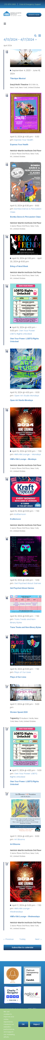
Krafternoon (15, 519)
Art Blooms (15, 844)
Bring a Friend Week (19, 266)
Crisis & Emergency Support (30, 4)
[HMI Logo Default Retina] (13, 12)
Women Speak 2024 (19, 712)
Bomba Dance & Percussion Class (25, 216)
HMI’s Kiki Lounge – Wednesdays (25, 916)
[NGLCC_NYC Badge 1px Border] (32, 987)
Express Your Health (19, 144)
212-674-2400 (10, 4)
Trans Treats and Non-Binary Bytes (25, 627)
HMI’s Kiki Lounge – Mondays (23, 459)
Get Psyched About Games (22, 588)
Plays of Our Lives (18, 677)
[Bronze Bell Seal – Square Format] (12, 967)
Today (22, 939)
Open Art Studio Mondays (21, 400)
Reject (36, 1024)
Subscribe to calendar (22, 947)
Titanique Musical (18, 78)
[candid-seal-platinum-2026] (32, 967)
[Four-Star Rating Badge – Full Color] (12, 987)
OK (23, 1024)
